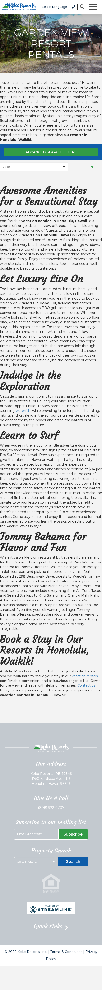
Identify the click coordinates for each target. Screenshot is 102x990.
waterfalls (23, 411)
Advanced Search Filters (51, 152)
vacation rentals (85, 676)
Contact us (86, 685)
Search (73, 861)
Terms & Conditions (66, 952)
